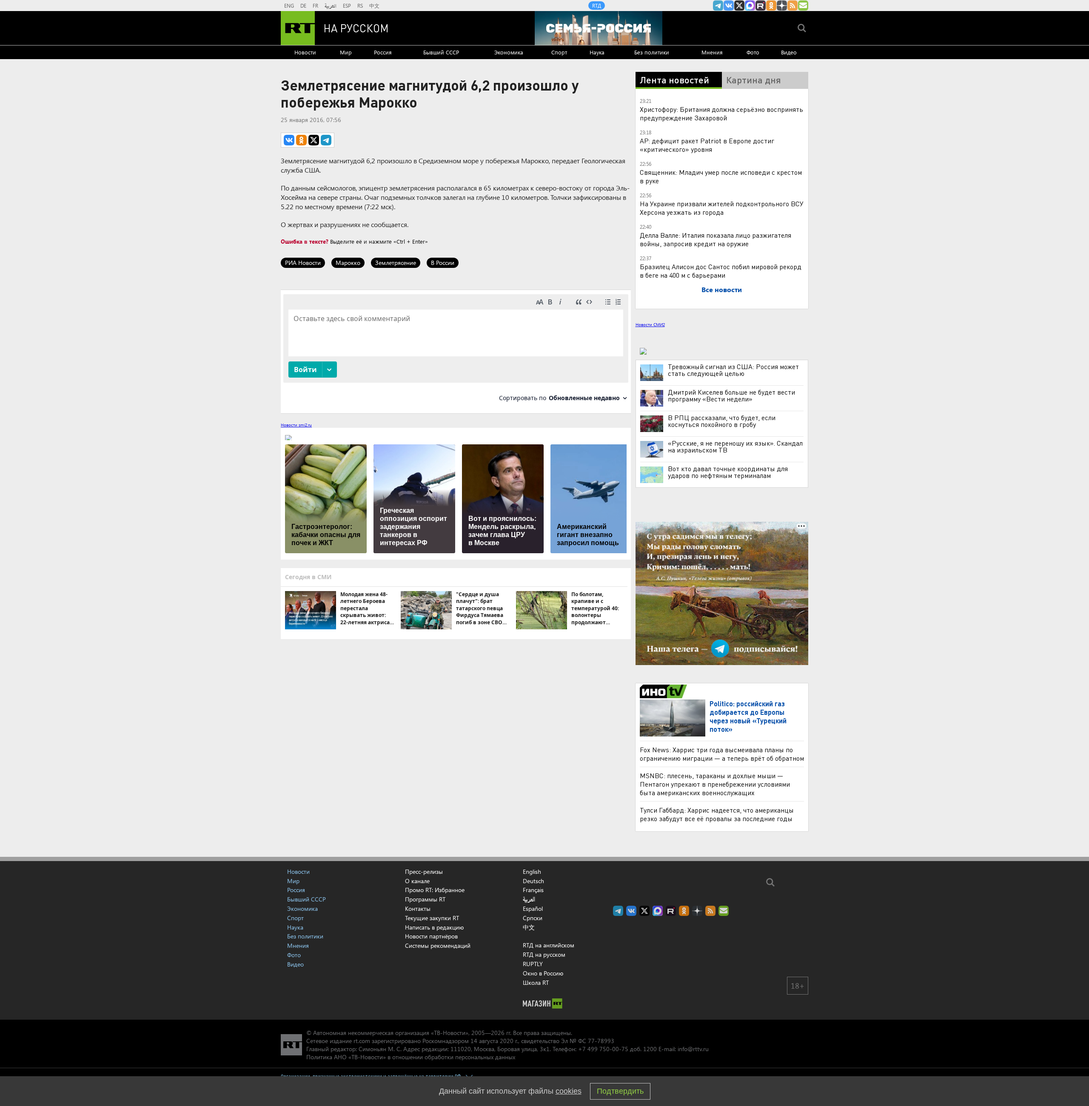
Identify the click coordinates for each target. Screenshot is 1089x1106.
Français (533, 890)
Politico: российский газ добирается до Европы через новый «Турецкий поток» (748, 716)
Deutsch (533, 881)
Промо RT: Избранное (435, 890)
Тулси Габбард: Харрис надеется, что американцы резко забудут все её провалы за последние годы (717, 814)
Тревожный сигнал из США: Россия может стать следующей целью (733, 370)
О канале (417, 881)
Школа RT (536, 982)
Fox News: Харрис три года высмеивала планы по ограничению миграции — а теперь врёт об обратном (722, 753)
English (532, 872)
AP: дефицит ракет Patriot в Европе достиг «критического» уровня (707, 145)
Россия (383, 52)
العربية (330, 5)
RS (360, 5)
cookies (569, 1091)
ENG (289, 5)
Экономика (508, 52)
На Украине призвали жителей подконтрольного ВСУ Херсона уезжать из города (722, 207)
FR (315, 5)
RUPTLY (533, 964)
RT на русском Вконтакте (729, 5)
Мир (346, 52)
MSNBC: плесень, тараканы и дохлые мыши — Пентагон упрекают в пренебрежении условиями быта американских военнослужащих (715, 784)
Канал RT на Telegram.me (718, 5)
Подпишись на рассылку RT (803, 5)
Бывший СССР (441, 52)
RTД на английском (548, 945)
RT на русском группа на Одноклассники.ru (771, 5)
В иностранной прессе (665, 691)
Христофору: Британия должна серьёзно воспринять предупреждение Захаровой (721, 113)
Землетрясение (395, 263)
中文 (374, 5)
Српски (532, 918)
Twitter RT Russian (739, 5)
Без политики (651, 52)
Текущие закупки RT (432, 918)
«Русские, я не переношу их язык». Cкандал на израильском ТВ (735, 446)
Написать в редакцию (434, 927)
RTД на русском (544, 954)
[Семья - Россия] (598, 28)
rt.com (361, 1041)
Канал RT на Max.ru (750, 5)
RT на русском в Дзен (782, 5)
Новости (305, 52)
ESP (347, 5)
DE (303, 5)
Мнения (712, 52)
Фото (753, 52)
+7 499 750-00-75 (603, 1049)
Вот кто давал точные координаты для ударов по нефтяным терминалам (728, 472)
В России (442, 263)
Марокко (348, 263)
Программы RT (425, 899)
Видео (789, 52)
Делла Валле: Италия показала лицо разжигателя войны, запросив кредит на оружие (715, 239)
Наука (597, 52)
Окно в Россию (543, 973)
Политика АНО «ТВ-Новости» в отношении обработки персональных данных (410, 1057)
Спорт (559, 52)
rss (792, 5)
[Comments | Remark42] (456, 351)
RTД (596, 5)
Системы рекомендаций (437, 945)
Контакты (417, 908)
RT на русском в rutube (760, 5)
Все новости (721, 289)
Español (533, 909)
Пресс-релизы (424, 871)
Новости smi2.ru (296, 425)
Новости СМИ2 (650, 324)
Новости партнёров (431, 936)
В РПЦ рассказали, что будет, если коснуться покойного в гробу (721, 421)
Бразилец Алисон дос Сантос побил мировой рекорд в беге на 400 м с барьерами (720, 270)
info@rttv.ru (693, 1049)
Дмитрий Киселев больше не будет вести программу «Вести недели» (731, 395)
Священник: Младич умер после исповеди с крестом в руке (721, 176)
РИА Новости (303, 263)
